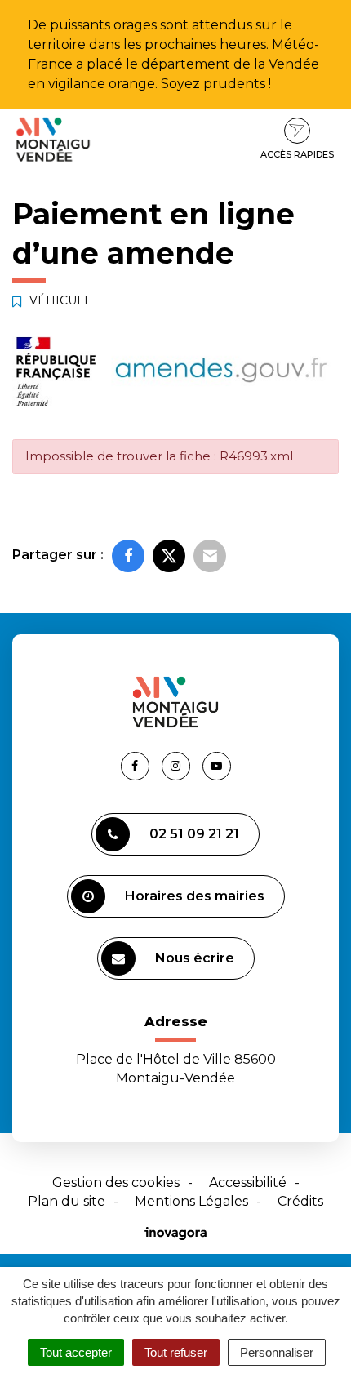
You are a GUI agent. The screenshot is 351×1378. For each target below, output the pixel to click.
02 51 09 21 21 (194, 834)
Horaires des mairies (194, 896)
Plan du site (66, 1201)
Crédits (300, 1201)
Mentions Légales (191, 1201)
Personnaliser (276, 1352)
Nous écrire (194, 958)
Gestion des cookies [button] (116, 1182)
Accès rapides (297, 154)
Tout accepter (76, 1352)
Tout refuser (175, 1352)
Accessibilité (248, 1182)
